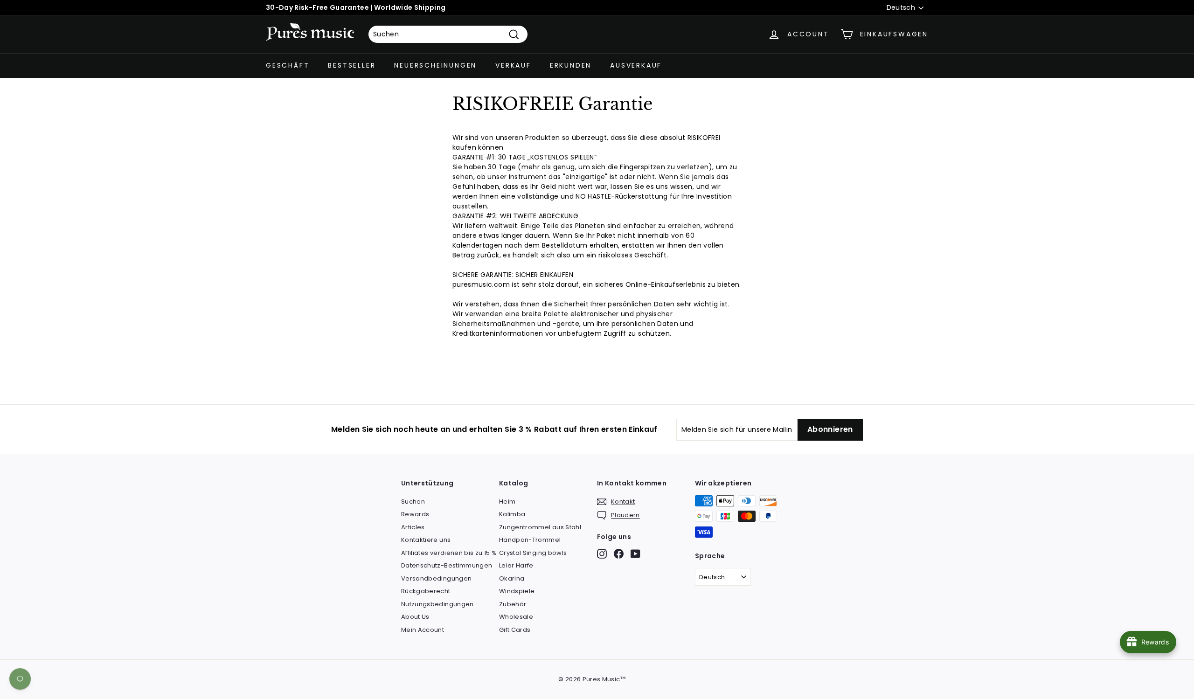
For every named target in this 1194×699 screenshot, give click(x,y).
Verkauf (513, 65)
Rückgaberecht (426, 591)
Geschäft (287, 65)
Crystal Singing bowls (533, 552)
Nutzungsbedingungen (437, 604)
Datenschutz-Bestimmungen (446, 565)
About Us (415, 616)
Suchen (413, 501)
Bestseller (351, 65)
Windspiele (517, 591)
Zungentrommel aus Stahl (540, 527)
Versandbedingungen (436, 578)
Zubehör (512, 604)
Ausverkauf (636, 65)
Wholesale (516, 616)
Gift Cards (515, 629)
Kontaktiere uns (426, 539)
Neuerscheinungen (435, 65)
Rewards (415, 514)
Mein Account (422, 629)
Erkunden (570, 65)
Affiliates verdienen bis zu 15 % (449, 552)
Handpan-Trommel (530, 539)
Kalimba (512, 514)
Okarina (511, 578)
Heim (507, 501)
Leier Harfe (516, 565)
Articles (413, 527)
